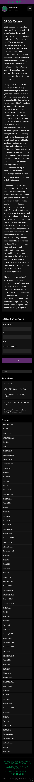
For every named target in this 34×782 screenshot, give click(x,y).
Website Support (24, 771)
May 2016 (6, 668)
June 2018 (6, 564)
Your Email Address (10, 347)
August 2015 (7, 690)
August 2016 (7, 660)
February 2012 (8, 734)
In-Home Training (25, 763)
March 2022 (7, 433)
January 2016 (7, 677)
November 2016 (8, 647)
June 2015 (6, 695)
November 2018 (8, 542)
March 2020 (7, 490)
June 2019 (6, 512)
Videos (15, 771)
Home (8, 760)
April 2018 (6, 573)
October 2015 (7, 686)
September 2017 (8, 603)
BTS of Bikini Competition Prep (14, 389)
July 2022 (6, 429)
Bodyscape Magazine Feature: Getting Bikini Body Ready (14, 411)
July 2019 (6, 507)
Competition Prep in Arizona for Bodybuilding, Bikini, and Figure (17, 767)
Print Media (8, 771)
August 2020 (7, 468)
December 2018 (8, 538)
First (4, 333)
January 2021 (7, 451)
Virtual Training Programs (17, 765)
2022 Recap (7, 383)
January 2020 (7, 498)
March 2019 (7, 525)
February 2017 (8, 634)
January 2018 (7, 586)
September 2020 (8, 464)
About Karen (17, 768)
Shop (22, 760)
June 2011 (6, 751)
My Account (15, 760)
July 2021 (6, 442)
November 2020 (8, 459)
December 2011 (8, 738)
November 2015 (8, 682)
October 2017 (7, 599)
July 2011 (6, 747)
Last (4, 341)
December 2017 (8, 590)
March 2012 (7, 729)
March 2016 (7, 673)
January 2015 (7, 703)
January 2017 (7, 638)
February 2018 (8, 581)
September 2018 (8, 551)
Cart (26, 760)
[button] (29, 8)
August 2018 (7, 555)
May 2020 (6, 481)
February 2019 (8, 529)
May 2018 (6, 568)
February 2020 (8, 494)
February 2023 (8, 424)
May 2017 (6, 621)
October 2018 (7, 546)
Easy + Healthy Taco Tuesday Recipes (14, 396)
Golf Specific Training (10, 763)
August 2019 (7, 503)
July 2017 (6, 612)
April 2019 (6, 520)
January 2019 (7, 533)
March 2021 (7, 446)
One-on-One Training (11, 761)
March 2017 (7, 629)
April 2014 (6, 721)
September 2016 (8, 655)
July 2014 (6, 716)
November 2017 (8, 594)
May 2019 (6, 516)
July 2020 (6, 472)
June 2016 (6, 664)
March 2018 (7, 577)
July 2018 (6, 560)
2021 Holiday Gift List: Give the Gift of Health (16, 403)
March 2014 (7, 725)
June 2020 (6, 477)
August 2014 (7, 712)
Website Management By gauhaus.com (17, 769)
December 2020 (8, 455)
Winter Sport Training (17, 762)
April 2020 (6, 485)
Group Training (24, 761)
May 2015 (6, 699)
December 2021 (8, 437)
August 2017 (7, 607)
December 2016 (8, 642)
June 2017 (6, 616)
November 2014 (8, 708)
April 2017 (6, 625)
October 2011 (7, 743)
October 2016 (7, 651)
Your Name (7, 324)
